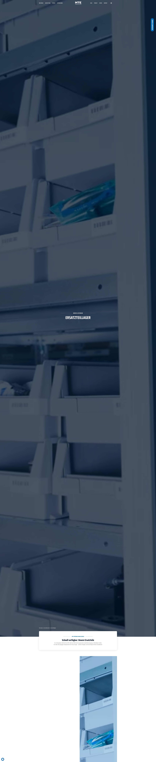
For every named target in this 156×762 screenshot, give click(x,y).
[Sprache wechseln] (111, 3)
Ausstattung (47, 3)
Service (53, 3)
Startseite (41, 627)
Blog (91, 3)
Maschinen (41, 3)
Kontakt (105, 3)
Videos (100, 3)
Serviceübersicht (46, 627)
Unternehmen (60, 3)
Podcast (95, 3)
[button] (2, 759)
